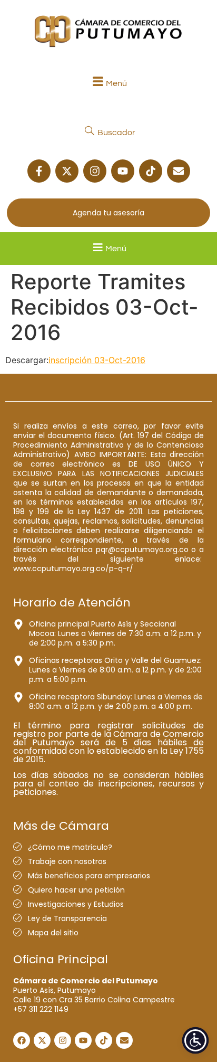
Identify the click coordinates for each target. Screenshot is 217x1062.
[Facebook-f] (39, 171)
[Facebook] (21, 1040)
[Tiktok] (150, 171)
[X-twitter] (66, 171)
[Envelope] (178, 171)
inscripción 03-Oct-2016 (96, 360)
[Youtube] (122, 171)
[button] (108, 83)
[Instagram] (94, 171)
